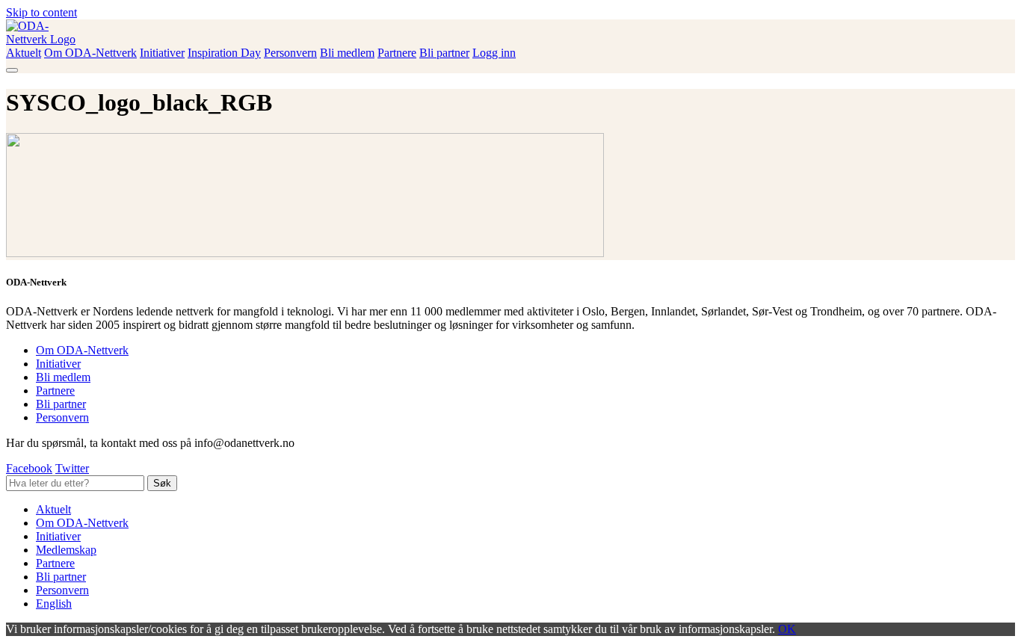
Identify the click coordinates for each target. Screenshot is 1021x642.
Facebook (29, 468)
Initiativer (162, 52)
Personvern (290, 52)
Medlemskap (66, 549)
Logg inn (494, 52)
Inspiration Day (224, 52)
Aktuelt (23, 52)
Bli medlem (347, 52)
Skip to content (41, 12)
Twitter (72, 468)
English (54, 603)
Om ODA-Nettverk (90, 52)
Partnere (396, 52)
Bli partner (444, 52)
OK (787, 629)
